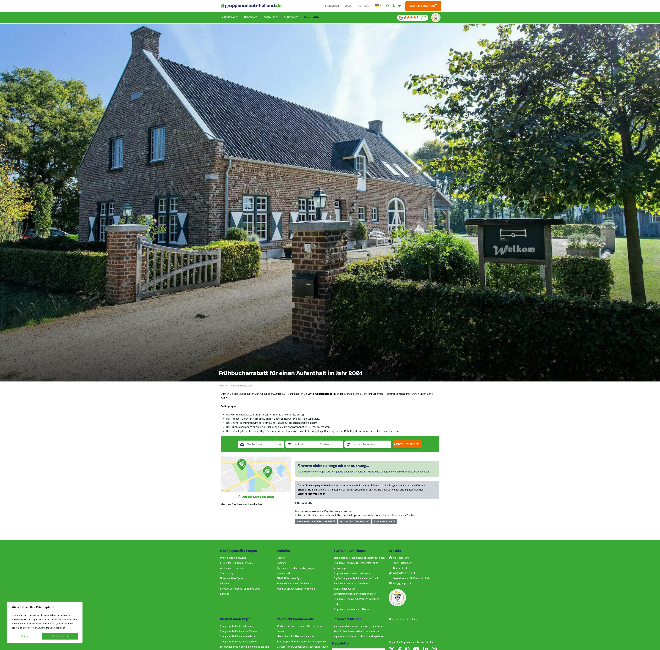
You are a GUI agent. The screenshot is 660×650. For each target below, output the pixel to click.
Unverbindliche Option (232, 578)
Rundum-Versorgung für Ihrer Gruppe (240, 589)
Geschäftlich (313, 17)
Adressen (225, 583)
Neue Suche (303, 529)
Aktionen (290, 17)
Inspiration (332, 6)
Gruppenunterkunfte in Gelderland (238, 641)
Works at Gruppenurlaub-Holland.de (296, 589)
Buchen (281, 558)
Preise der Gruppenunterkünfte (237, 563)
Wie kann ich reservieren (233, 568)
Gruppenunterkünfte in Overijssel (238, 636)
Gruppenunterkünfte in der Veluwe (238, 631)
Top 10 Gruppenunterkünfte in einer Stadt (355, 578)
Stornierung (226, 573)
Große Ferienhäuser (344, 589)
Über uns (282, 563)
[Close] (436, 486)
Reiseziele (228, 17)
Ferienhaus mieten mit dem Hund (351, 583)
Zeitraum (269, 17)
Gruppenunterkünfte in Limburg (237, 626)
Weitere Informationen (311, 494)
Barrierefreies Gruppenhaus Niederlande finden (359, 558)
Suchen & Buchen (421, 6)
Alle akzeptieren (60, 636)
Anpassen (26, 636)
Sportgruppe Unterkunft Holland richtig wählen (302, 641)
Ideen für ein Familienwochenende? (296, 636)
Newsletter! (283, 573)
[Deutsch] (378, 6)
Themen (249, 17)
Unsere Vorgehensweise (233, 558)
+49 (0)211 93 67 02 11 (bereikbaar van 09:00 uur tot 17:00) (411, 576)
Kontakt (363, 6)
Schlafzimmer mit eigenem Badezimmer (354, 594)
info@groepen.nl (402, 583)
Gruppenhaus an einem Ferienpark (351, 573)
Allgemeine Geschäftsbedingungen (295, 568)
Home (222, 385)
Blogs (348, 6)
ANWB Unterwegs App (289, 578)
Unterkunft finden (406, 444)
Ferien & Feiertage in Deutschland (295, 583)
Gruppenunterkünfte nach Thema (351, 609)
